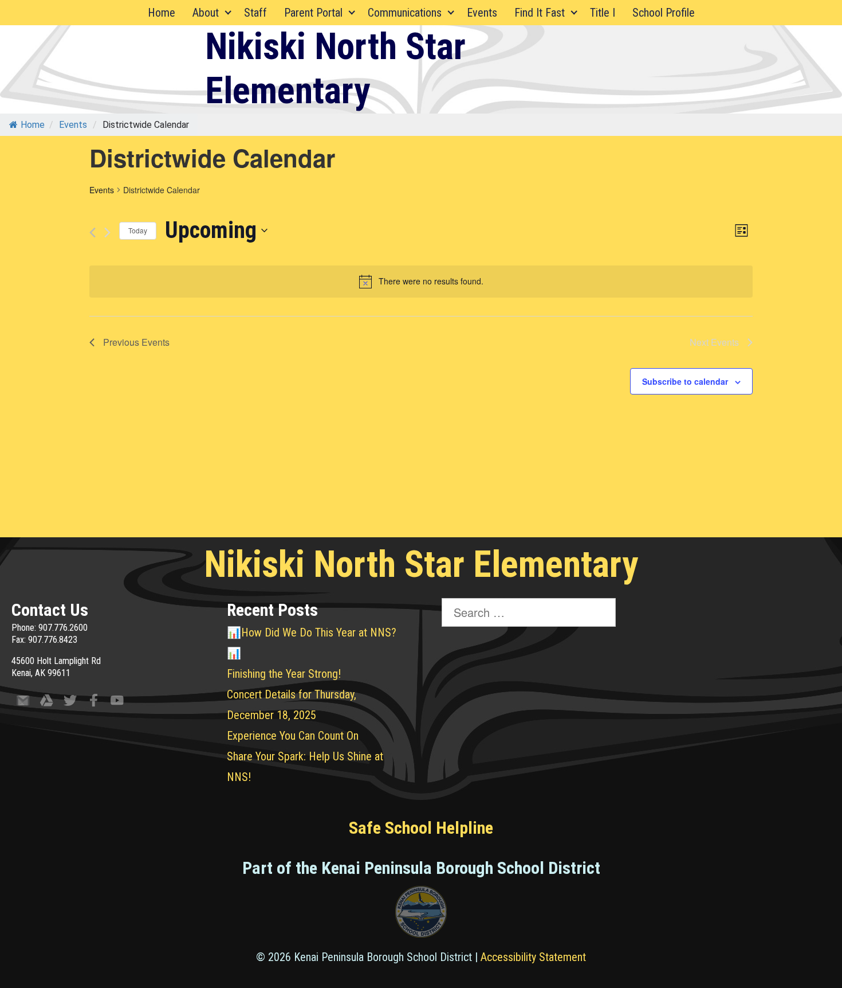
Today (137, 230)
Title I (602, 12)
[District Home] (421, 914)
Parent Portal (313, 12)
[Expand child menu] (229, 13)
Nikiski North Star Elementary (335, 68)
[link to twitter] (70, 703)
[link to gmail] (23, 703)
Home (161, 12)
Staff (255, 12)
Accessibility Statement (533, 957)
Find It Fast (539, 12)
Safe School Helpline (421, 828)
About (205, 12)
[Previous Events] (92, 232)
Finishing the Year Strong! (284, 674)
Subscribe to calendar (685, 381)
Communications (405, 12)
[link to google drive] (46, 703)
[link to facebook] (93, 703)
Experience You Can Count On (293, 736)
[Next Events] (107, 232)
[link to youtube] (117, 703)
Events (482, 12)
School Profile (663, 12)
